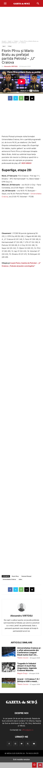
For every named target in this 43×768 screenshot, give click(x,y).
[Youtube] (34, 744)
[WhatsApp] (21, 98)
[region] (21, 24)
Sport (9, 41)
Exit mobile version (21, 759)
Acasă (4, 41)
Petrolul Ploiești (26, 576)
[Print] (32, 98)
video (20, 579)
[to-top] (40, 764)
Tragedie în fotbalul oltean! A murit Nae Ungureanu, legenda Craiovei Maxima (27, 667)
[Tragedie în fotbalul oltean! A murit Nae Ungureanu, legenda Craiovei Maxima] (8, 667)
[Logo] (21, 706)
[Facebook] (10, 98)
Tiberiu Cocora (22, 658)
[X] (15, 98)
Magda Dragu (22, 673)
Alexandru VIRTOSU (11, 66)
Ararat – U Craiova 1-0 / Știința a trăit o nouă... (28, 680)
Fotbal (16, 41)
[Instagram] (15, 744)
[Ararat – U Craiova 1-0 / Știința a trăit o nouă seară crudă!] (8, 683)
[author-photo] (21, 613)
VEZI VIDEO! (26, 163)
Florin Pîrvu (15, 576)
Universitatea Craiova (9, 579)
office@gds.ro (27, 730)
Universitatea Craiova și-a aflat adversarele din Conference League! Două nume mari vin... (29, 651)
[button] (5, 3)
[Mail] (21, 744)
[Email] (26, 98)
